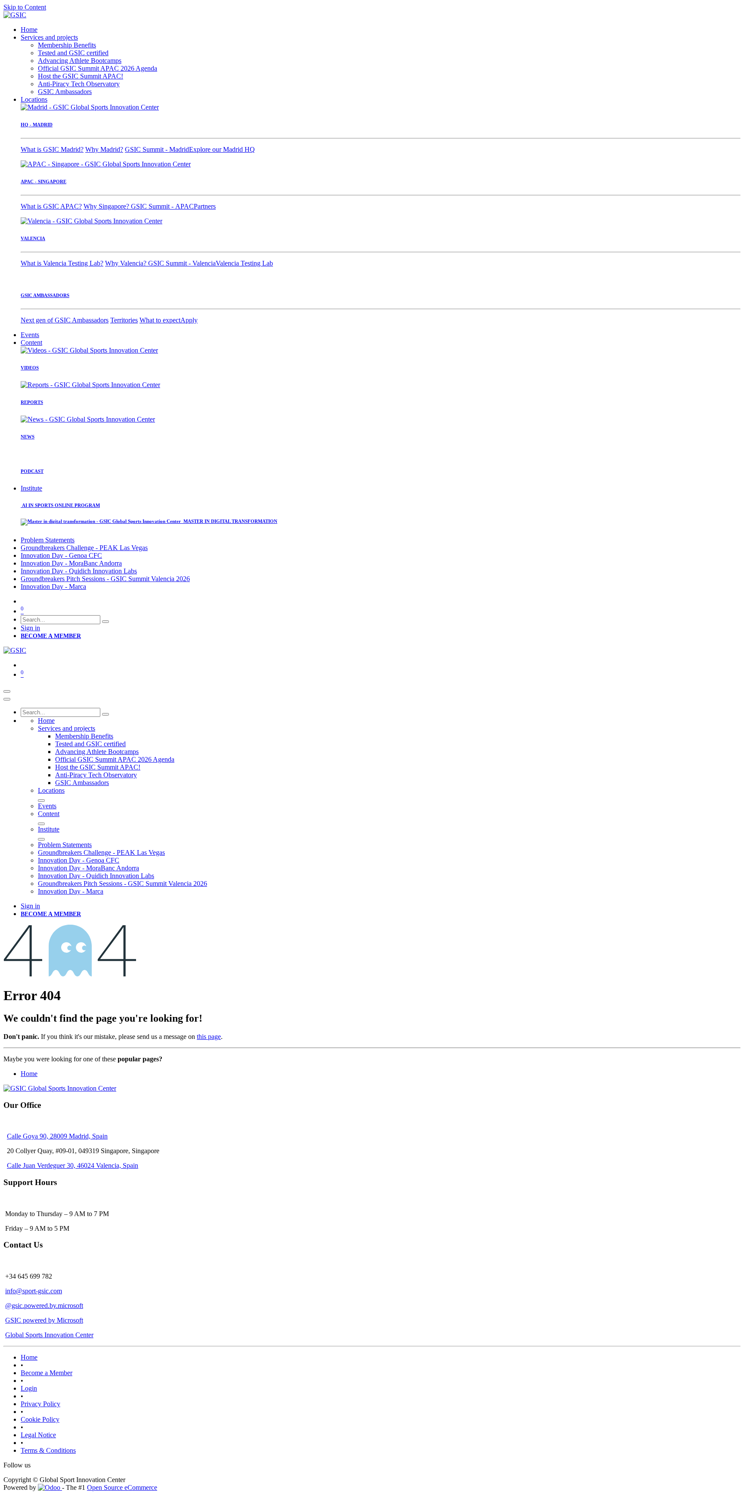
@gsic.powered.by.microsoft (44, 1305)
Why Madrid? (104, 149)
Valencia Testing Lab (244, 263)
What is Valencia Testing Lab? (62, 263)
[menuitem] (29, 29)
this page (209, 1036)
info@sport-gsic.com (33, 1291)
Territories (124, 320)
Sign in (30, 628)
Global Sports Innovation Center (49, 1335)
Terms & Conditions (48, 1450)
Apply (189, 320)
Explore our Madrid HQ (222, 149)
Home (29, 1073)
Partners (205, 206)
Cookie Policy (40, 1419)
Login (29, 1388)
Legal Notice (38, 1435)
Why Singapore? (107, 206)
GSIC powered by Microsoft (44, 1320)
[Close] (6, 699)
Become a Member (46, 1372)
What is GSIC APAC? (51, 206)
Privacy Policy (40, 1403)
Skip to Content (24, 7)
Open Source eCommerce (122, 1487)
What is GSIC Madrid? (52, 149)
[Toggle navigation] (6, 691)
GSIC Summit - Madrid (157, 149)
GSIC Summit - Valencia (182, 263)
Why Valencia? (126, 263)
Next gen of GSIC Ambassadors (64, 320)
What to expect (160, 320)
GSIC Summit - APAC (162, 206)
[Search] (105, 621)
